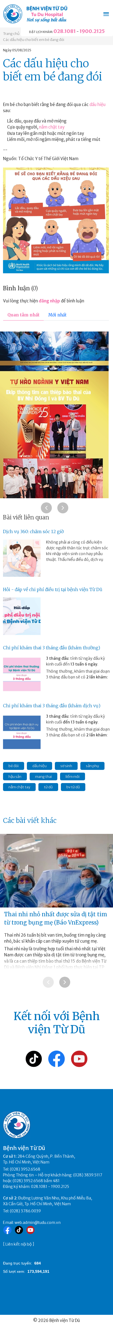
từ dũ (48, 787)
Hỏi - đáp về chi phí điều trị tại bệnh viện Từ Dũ (52, 589)
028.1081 (64, 31)
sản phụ (92, 766)
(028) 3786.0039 (25, 1211)
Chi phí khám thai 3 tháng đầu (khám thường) (51, 647)
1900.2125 (92, 31)
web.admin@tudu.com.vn (38, 1222)
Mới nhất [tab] (57, 315)
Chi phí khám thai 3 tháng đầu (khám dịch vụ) (51, 705)
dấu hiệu (97, 104)
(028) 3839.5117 (87, 1175)
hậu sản (15, 776)
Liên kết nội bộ (18, 1244)
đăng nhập (49, 301)
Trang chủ (11, 33)
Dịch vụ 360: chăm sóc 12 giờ (33, 531)
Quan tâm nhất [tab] (23, 315)
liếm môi (73, 776)
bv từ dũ (73, 787)
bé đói (14, 766)
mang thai (43, 776)
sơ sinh (66, 766)
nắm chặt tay (51, 127)
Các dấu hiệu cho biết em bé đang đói (33, 39)
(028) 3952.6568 (25, 1169)
